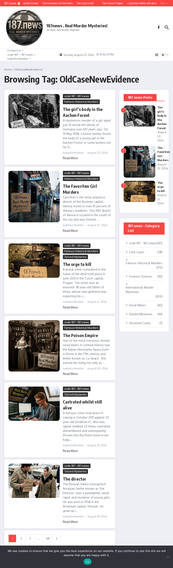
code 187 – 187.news (20, 54)
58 (48, 538)
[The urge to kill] (34, 260)
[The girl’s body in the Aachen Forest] (34, 111)
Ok (87, 561)
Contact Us (14, 50)
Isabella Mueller (17, 58)
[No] (168, 557)
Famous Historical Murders (81, 101)
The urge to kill (77, 264)
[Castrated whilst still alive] (34, 404)
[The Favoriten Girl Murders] (34, 196)
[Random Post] (156, 55)
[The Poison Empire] (34, 346)
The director (74, 478)
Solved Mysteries (75, 256)
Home (8, 69)
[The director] (34, 481)
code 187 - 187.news (76, 96)
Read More (70, 158)
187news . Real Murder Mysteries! (77, 25)
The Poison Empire (80, 335)
